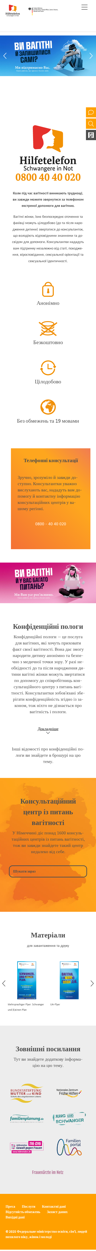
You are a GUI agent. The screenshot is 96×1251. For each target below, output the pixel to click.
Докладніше (48, 728)
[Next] (91, 56)
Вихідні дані (15, 1217)
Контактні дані (54, 1206)
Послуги (28, 1206)
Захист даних (57, 1212)
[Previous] (4, 56)
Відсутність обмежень (23, 1212)
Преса (10, 1206)
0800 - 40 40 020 (50, 523)
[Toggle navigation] (84, 7)
